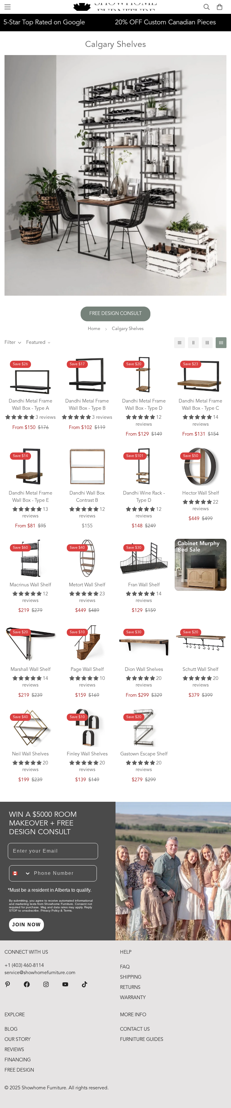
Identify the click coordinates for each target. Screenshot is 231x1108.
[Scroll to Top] (219, 1075)
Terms (67, 910)
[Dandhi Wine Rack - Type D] (144, 466)
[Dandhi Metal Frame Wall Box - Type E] (31, 466)
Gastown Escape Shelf (144, 754)
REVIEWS (14, 1050)
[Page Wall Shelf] (87, 642)
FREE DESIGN (19, 1070)
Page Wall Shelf (87, 669)
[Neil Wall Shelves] (31, 727)
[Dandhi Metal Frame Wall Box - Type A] (31, 381)
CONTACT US (135, 1029)
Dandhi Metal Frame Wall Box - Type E (30, 497)
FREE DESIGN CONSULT (115, 313)
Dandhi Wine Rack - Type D (144, 497)
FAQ (125, 967)
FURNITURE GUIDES (141, 1039)
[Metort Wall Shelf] (87, 558)
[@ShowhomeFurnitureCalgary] (65, 984)
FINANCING (18, 1060)
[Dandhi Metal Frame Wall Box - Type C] (201, 376)
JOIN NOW (26, 924)
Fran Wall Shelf (144, 585)
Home (94, 329)
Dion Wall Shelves (144, 669)
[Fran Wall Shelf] (144, 558)
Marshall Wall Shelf (31, 669)
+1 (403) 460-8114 (24, 965)
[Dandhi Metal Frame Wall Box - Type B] (87, 374)
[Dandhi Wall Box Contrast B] (87, 466)
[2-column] (193, 342)
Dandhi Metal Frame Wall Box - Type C (200, 405)
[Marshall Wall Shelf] (31, 642)
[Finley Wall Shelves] (87, 727)
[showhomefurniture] (8, 984)
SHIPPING (130, 977)
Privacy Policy (50, 910)
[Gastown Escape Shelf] (144, 727)
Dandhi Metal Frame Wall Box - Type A (30, 405)
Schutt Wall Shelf (200, 669)
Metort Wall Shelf (87, 585)
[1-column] (179, 342)
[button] (219, 7)
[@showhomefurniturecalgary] (85, 984)
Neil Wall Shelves (30, 754)
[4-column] (221, 342)
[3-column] (207, 342)
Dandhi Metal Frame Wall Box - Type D (144, 405)
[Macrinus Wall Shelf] (31, 558)
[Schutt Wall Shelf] (201, 642)
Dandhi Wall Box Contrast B (87, 497)
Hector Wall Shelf (200, 493)
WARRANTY (133, 997)
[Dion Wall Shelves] (144, 642)
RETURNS (130, 987)
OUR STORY (17, 1039)
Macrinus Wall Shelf (30, 585)
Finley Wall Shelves (87, 754)
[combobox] (20, 873)
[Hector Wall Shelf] (201, 466)
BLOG (11, 1029)
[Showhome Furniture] (115, 7)
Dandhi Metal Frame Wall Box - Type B (87, 405)
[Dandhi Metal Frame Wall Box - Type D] (144, 374)
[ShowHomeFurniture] (27, 984)
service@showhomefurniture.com (40, 973)
